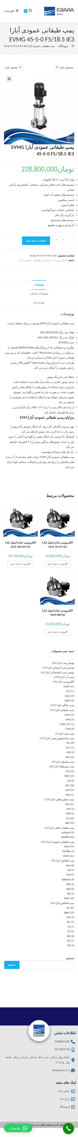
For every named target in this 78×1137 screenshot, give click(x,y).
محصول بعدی (66, 67)
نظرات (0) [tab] (39, 303)
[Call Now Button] (68, 1128)
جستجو (70, 958)
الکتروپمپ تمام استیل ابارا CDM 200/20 (57, 613)
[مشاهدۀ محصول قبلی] (20, 68)
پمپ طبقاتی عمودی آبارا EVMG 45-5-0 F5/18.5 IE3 (27, 46)
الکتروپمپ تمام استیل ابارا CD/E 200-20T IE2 (20, 544)
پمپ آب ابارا (54, 260)
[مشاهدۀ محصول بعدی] (57, 68)
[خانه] (73, 46)
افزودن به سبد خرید (36, 241)
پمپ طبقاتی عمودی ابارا (32, 260)
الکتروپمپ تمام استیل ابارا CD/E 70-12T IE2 (57, 544)
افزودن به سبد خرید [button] (58, 564)
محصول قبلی (11, 67)
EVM (64, 260)
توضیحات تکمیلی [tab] (39, 294)
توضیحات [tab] (39, 285)
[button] (9, 79)
